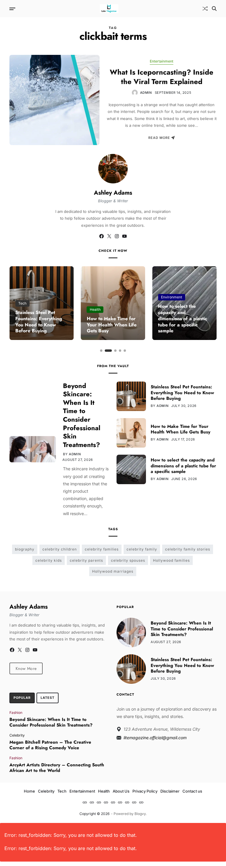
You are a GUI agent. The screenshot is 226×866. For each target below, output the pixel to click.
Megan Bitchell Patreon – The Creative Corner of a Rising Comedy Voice (50, 745)
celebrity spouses (128, 560)
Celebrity (17, 735)
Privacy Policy (144, 791)
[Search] (214, 8)
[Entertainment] (106, 802)
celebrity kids (48, 560)
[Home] (84, 802)
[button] (101, 350)
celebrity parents (86, 560)
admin (146, 93)
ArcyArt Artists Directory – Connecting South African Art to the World (56, 768)
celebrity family (142, 549)
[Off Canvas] (12, 9)
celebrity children (59, 549)
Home (29, 791)
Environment (171, 297)
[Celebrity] (91, 802)
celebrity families (102, 549)
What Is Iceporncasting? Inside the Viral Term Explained (161, 76)
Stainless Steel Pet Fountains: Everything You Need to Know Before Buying (38, 321)
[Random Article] (205, 8)
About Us (121, 791)
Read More (159, 137)
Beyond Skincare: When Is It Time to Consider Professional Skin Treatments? (81, 415)
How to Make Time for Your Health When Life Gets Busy (112, 324)
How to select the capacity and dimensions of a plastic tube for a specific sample (182, 318)
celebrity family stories (187, 549)
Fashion (15, 712)
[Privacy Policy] (127, 802)
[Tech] (99, 802)
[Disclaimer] (134, 802)
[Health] (113, 802)
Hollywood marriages (112, 571)
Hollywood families (171, 560)
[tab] (22, 698)
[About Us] (120, 802)
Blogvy (140, 813)
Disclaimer (170, 791)
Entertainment (161, 61)
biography (24, 549)
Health (95, 309)
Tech (22, 303)
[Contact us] (141, 802)
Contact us (192, 791)
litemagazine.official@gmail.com (155, 737)
